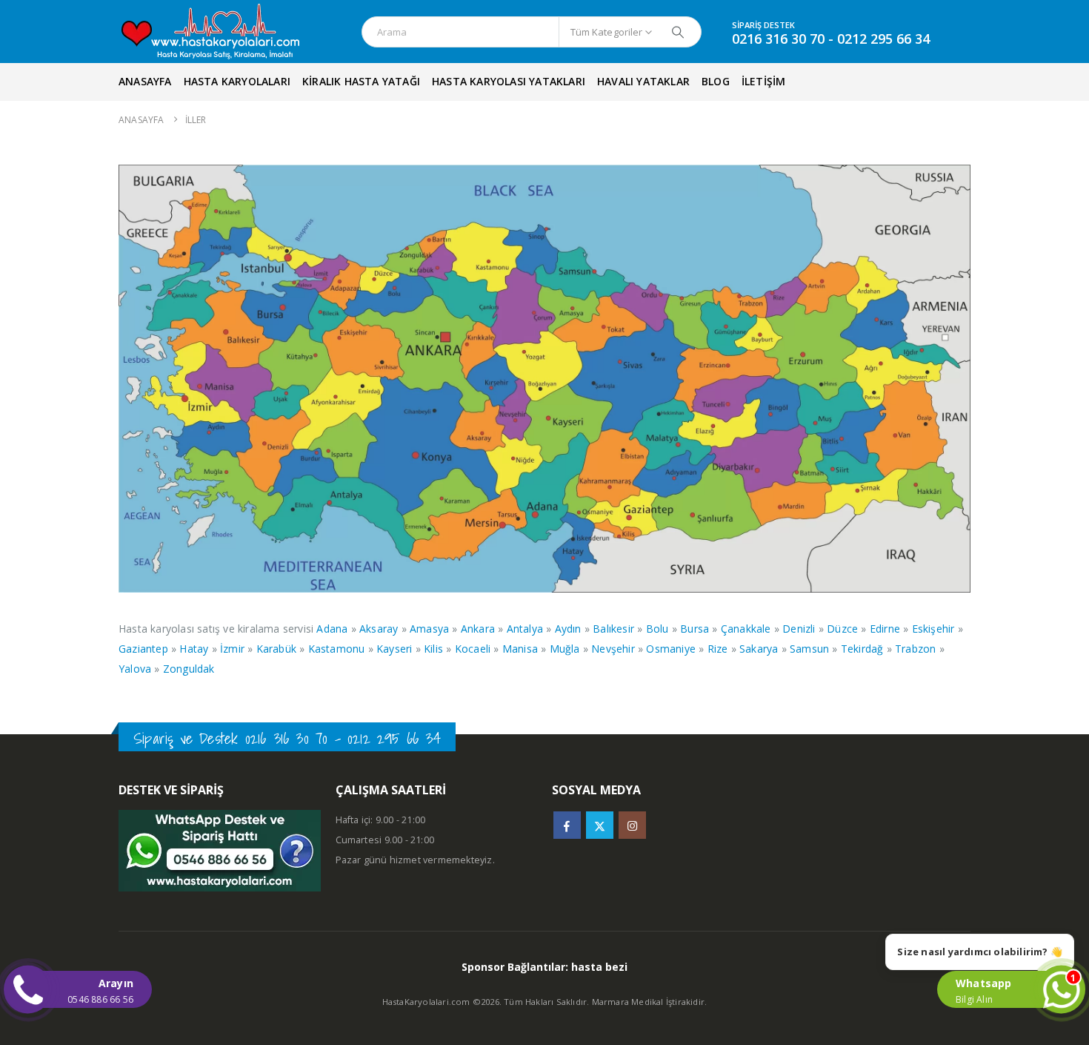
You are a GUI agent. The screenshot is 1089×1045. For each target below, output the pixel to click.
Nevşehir (613, 649)
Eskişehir (933, 629)
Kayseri (394, 649)
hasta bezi (599, 967)
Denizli (798, 629)
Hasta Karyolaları (237, 81)
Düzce (842, 629)
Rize (717, 649)
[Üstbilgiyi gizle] (225, 32)
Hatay (193, 649)
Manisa (520, 649)
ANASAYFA (145, 81)
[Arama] (678, 32)
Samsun (809, 649)
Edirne (885, 629)
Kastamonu (336, 649)
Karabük (276, 649)
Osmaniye (671, 649)
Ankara (478, 629)
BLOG (716, 81)
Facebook (567, 825)
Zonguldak (189, 669)
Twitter (599, 825)
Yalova (135, 669)
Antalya (525, 629)
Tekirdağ (862, 649)
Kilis (433, 649)
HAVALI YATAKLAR (643, 81)
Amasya (429, 629)
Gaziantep (143, 649)
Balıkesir (613, 629)
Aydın (568, 629)
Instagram (632, 825)
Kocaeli (472, 649)
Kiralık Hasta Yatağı (361, 81)
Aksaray (378, 629)
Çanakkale (746, 629)
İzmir (232, 649)
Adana (331, 629)
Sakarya (758, 649)
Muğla (565, 649)
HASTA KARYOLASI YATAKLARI (508, 81)
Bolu (657, 629)
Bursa (694, 629)
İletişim (764, 81)
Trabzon (915, 649)
